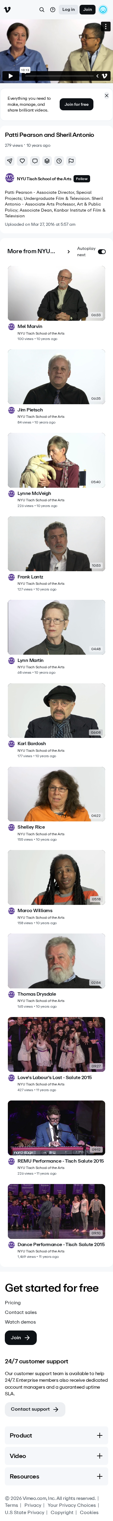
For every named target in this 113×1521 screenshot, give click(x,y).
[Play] (10, 76)
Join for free (76, 104)
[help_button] (53, 9)
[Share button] (9, 161)
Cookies (89, 1512)
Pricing (13, 1302)
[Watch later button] (59, 161)
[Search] (42, 9)
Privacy (32, 1505)
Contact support (30, 1409)
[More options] (106, 26)
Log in (68, 9)
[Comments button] (35, 161)
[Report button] (71, 161)
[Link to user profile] (9, 179)
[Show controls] (97, 76)
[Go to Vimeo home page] (7, 9)
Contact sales (21, 1312)
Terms (11, 1505)
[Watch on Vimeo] (104, 76)
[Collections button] (47, 161)
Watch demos (20, 1322)
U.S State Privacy (24, 1512)
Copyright (62, 1512)
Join (87, 9)
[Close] (106, 95)
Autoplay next (86, 251)
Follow (82, 179)
